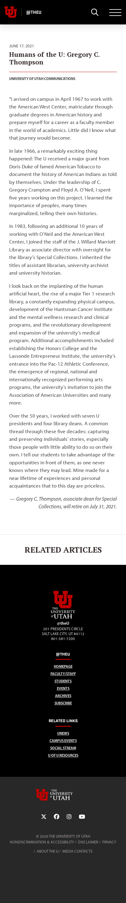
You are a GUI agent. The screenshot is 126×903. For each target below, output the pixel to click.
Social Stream (63, 748)
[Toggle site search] (95, 12)
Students (63, 681)
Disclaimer (88, 842)
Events (63, 688)
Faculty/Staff (63, 673)
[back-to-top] (118, 891)
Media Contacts (77, 851)
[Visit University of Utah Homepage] (11, 12)
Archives (63, 695)
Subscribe (63, 703)
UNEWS (63, 733)
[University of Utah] (63, 795)
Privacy (109, 842)
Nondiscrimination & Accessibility (42, 842)
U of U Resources (63, 755)
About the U (47, 851)
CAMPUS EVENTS (63, 740)
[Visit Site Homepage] (63, 617)
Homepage (63, 666)
